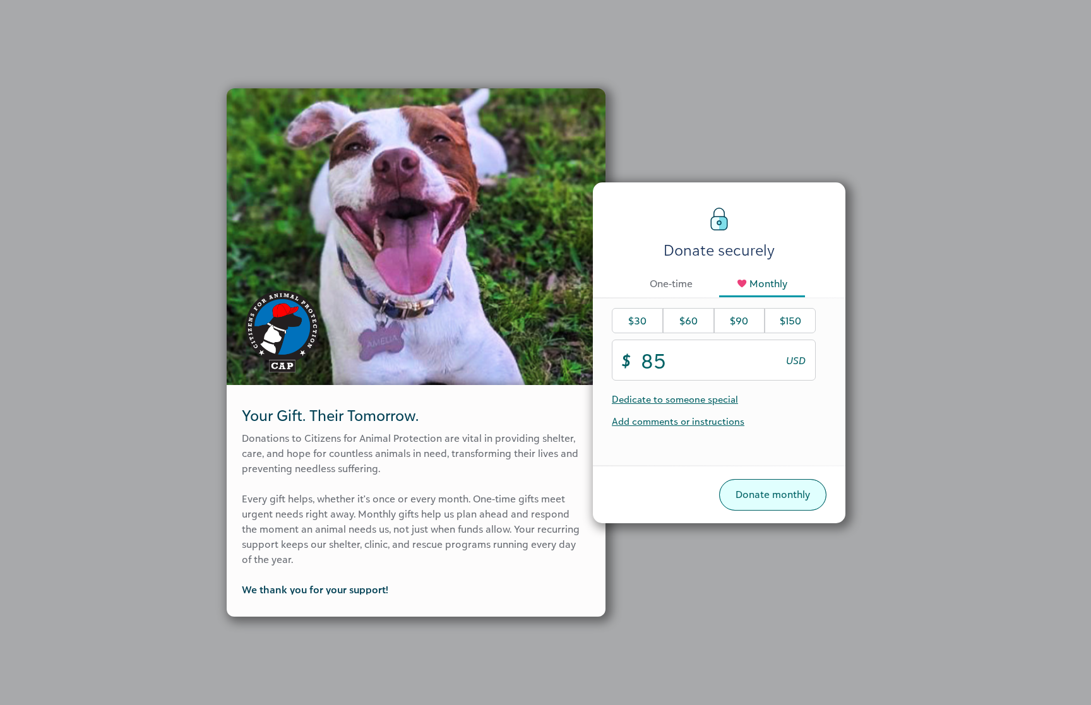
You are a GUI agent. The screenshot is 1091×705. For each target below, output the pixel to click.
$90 (739, 320)
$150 (790, 320)
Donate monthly (773, 494)
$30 (637, 320)
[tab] (671, 284)
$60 (688, 320)
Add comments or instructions (678, 421)
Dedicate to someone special (675, 399)
